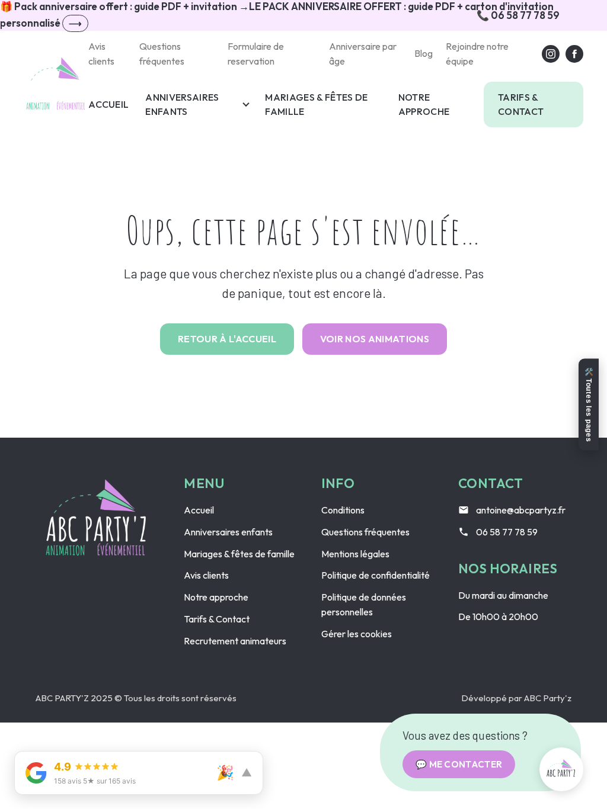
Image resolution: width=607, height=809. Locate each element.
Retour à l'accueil (227, 339)
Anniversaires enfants (182, 104)
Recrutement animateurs (235, 641)
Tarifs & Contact (521, 104)
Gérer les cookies (356, 634)
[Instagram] (551, 54)
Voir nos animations (374, 339)
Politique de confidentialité (375, 575)
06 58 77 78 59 (507, 532)
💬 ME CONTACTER (459, 764)
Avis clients (101, 53)
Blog (423, 53)
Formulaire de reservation (256, 53)
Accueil (108, 104)
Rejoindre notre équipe (477, 53)
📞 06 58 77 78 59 (518, 15)
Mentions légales (355, 554)
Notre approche (424, 104)
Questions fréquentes (161, 53)
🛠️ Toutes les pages (588, 404)
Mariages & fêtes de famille (316, 104)
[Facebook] (574, 54)
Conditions (343, 510)
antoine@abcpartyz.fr (521, 510)
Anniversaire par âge (363, 53)
